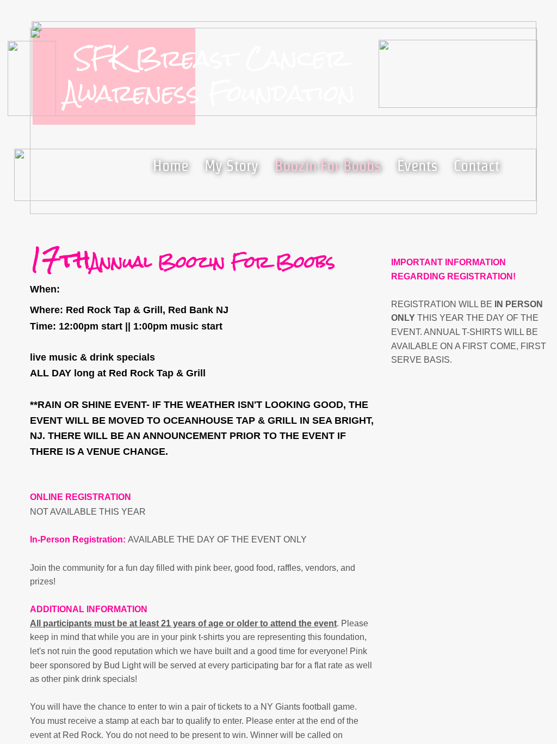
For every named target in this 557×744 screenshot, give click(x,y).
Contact (476, 165)
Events (417, 165)
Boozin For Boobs (328, 165)
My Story (231, 165)
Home (170, 165)
